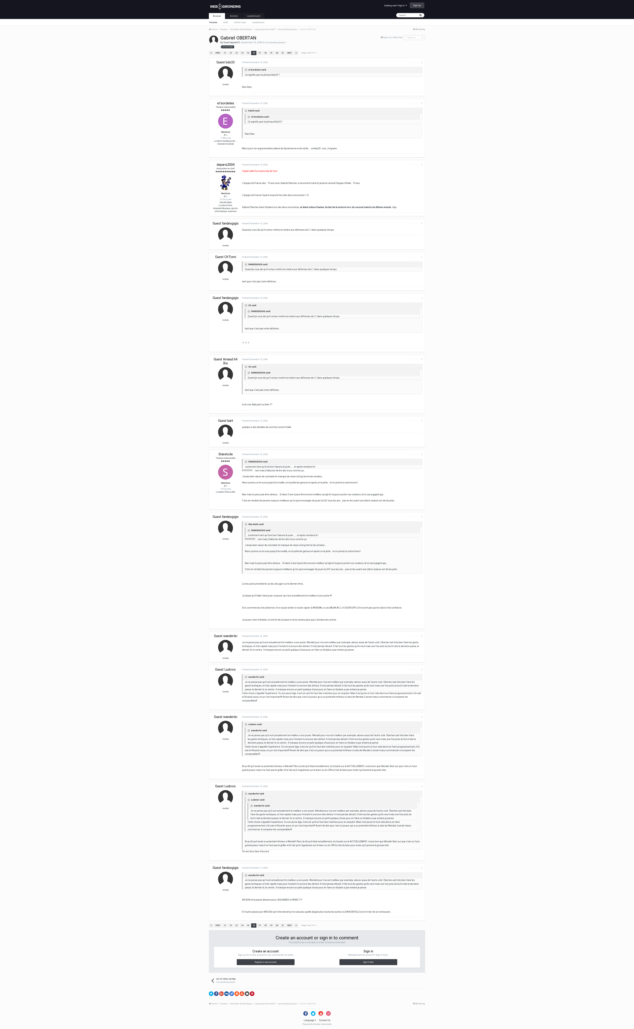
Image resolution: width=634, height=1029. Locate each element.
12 (231, 53)
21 (283, 53)
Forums (213, 22)
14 (242, 53)
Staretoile (225, 454)
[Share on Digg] (226, 993)
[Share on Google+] (221, 993)
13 (236, 53)
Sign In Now (368, 962)
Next (289, 53)
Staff (225, 22)
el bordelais (225, 103)
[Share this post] (422, 62)
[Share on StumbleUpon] (242, 993)
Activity (234, 16)
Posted (255, 62)
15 (248, 53)
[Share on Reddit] (236, 993)
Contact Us (324, 1020)
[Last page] (296, 53)
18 (265, 53)
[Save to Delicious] (231, 993)
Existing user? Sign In (394, 5)
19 (271, 53)
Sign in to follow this (393, 37)
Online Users (240, 22)
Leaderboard (258, 22)
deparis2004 (226, 165)
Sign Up (417, 5)
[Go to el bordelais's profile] (225, 121)
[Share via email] (247, 993)
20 (277, 53)
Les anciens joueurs (275, 42)
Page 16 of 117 (308, 53)
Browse (217, 16)
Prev (218, 53)
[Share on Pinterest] (252, 993)
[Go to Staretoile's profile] (225, 472)
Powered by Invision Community (317, 1024)
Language (309, 1020)
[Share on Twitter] (211, 993)
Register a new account (266, 962)
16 (254, 53)
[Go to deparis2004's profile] (225, 182)
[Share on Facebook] (216, 993)
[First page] (211, 53)
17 (260, 53)
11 (225, 53)
